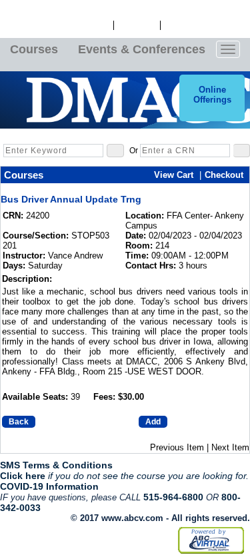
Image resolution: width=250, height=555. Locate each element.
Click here (22, 475)
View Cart (137, 25)
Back (19, 421)
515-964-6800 (173, 497)
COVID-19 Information (49, 486)
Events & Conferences (141, 49)
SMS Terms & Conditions (56, 465)
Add (153, 421)
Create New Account (205, 25)
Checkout (224, 175)
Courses (34, 49)
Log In (96, 25)
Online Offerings (212, 95)
